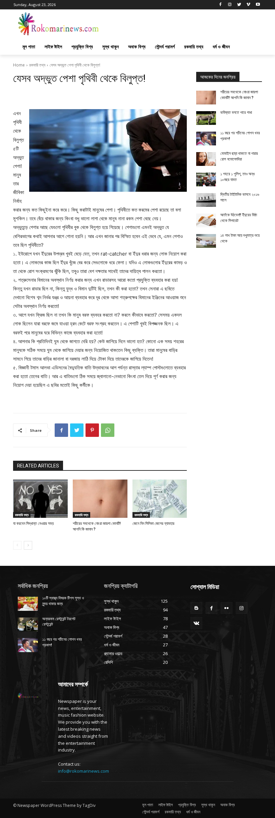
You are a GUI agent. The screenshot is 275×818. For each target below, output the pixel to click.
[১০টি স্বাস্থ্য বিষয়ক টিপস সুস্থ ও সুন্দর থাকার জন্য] (28, 604)
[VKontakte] (196, 623)
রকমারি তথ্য (37, 65)
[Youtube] (258, 5)
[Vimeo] (248, 5)
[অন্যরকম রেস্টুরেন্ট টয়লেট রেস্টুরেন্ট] (28, 625)
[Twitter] (239, 5)
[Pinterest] (92, 430)
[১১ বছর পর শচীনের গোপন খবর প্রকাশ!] (206, 138)
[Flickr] (226, 608)
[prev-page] (17, 545)
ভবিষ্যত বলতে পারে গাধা (236, 112)
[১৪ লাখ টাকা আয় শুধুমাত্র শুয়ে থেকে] (206, 241)
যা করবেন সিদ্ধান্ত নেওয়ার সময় (33, 523)
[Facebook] (220, 5)
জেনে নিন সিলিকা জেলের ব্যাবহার (153, 523)
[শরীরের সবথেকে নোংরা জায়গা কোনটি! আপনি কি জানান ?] (100, 499)
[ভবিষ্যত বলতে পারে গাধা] (206, 118)
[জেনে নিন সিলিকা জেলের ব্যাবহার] (159, 499)
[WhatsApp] (107, 430)
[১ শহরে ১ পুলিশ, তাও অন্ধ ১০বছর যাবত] (206, 179)
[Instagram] (230, 5)
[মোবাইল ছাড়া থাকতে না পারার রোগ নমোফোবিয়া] (206, 159)
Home (19, 65)
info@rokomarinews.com (83, 771)
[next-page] (28, 545)
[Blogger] (196, 608)
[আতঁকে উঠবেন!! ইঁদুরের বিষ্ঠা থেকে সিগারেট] (206, 220)
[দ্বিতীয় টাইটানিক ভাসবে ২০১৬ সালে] (206, 200)
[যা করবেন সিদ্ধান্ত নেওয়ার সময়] (40, 499)
